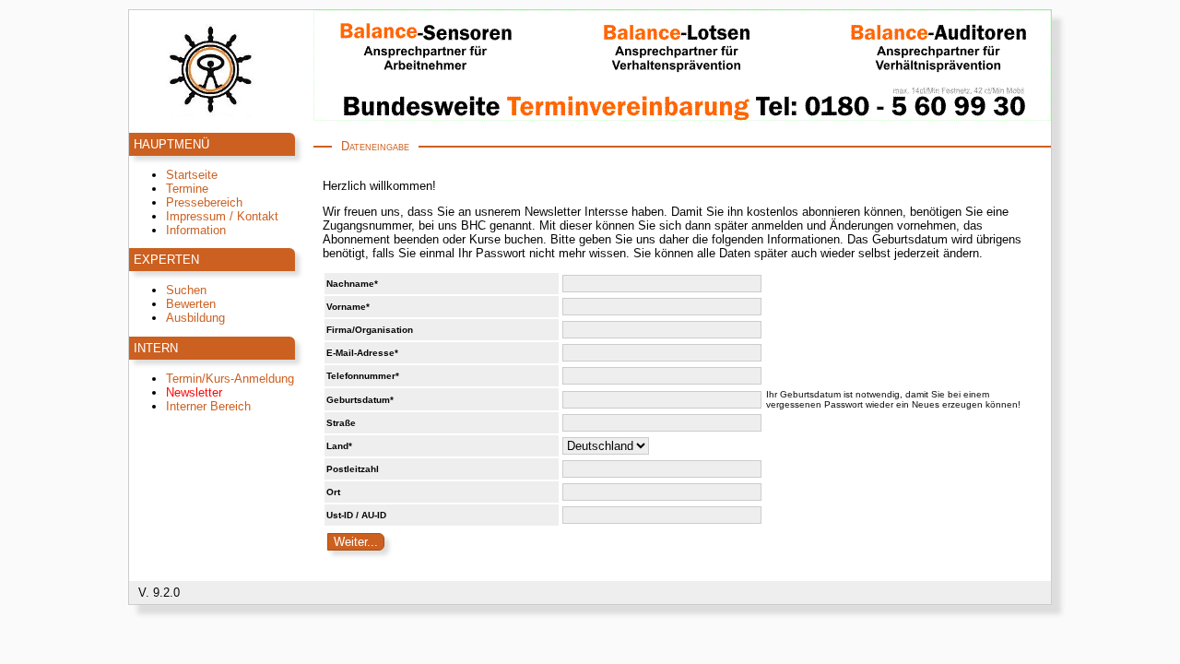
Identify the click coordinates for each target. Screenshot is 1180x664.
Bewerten (191, 304)
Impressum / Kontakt (222, 216)
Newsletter (194, 392)
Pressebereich (204, 202)
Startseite (192, 175)
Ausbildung (195, 318)
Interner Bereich (208, 406)
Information (196, 230)
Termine (187, 189)
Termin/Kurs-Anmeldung (230, 378)
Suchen (186, 290)
